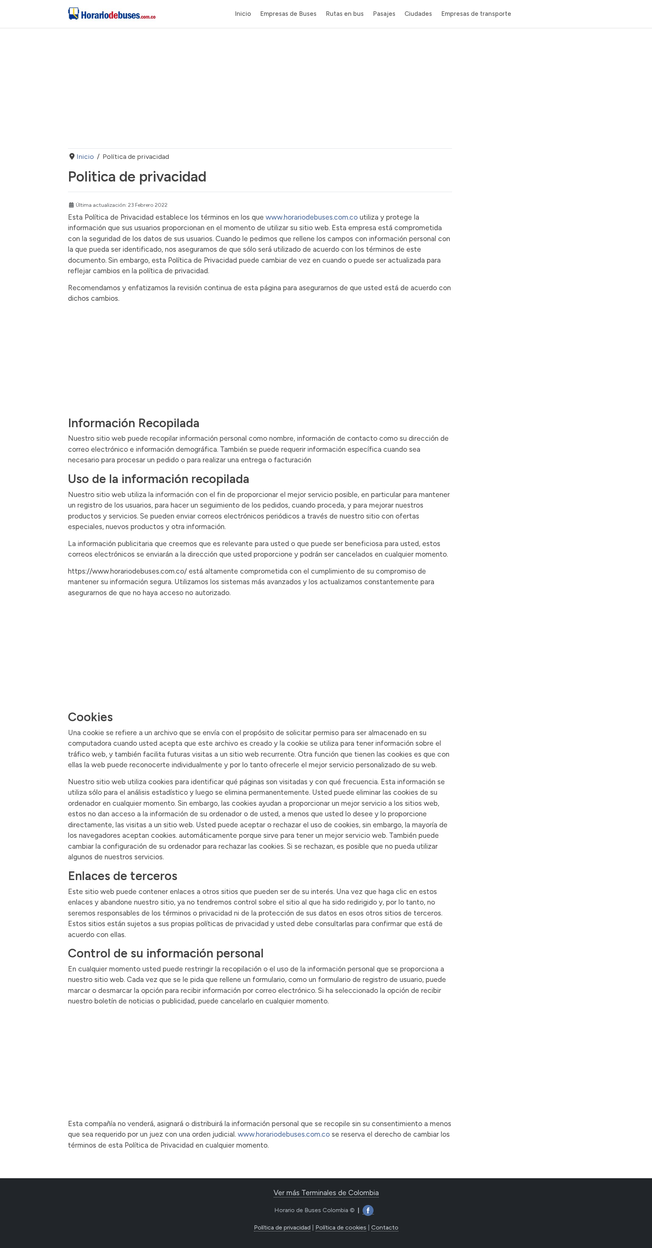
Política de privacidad (282, 1227)
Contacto (384, 1227)
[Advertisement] (259, 88)
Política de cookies (340, 1227)
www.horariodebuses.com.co (312, 217)
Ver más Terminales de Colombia (326, 1192)
